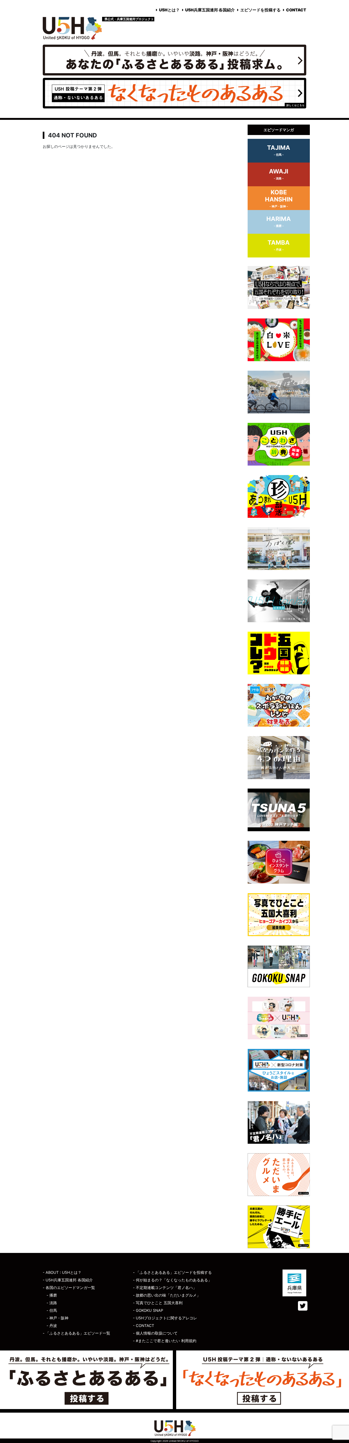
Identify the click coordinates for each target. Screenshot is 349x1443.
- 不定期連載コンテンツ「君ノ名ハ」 (165, 1287)
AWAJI (278, 174)
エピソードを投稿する (260, 10)
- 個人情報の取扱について (155, 1333)
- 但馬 (52, 1310)
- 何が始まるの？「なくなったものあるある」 (172, 1280)
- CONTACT (143, 1325)
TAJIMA (278, 150)
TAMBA (279, 245)
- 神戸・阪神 (57, 1318)
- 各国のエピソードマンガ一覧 (69, 1287)
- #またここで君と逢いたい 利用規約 (164, 1340)
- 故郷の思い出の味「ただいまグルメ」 (166, 1295)
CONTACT (296, 10)
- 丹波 (52, 1325)
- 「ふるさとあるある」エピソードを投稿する (172, 1272)
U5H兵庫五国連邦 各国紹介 (210, 10)
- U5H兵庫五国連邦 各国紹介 (68, 1280)
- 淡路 (52, 1302)
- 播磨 (52, 1295)
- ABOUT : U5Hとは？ (62, 1272)
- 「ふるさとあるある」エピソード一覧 (76, 1333)
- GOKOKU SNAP (148, 1310)
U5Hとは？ (169, 10)
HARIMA (278, 221)
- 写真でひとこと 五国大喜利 (158, 1302)
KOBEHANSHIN (278, 198)
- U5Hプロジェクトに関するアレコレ (165, 1318)
